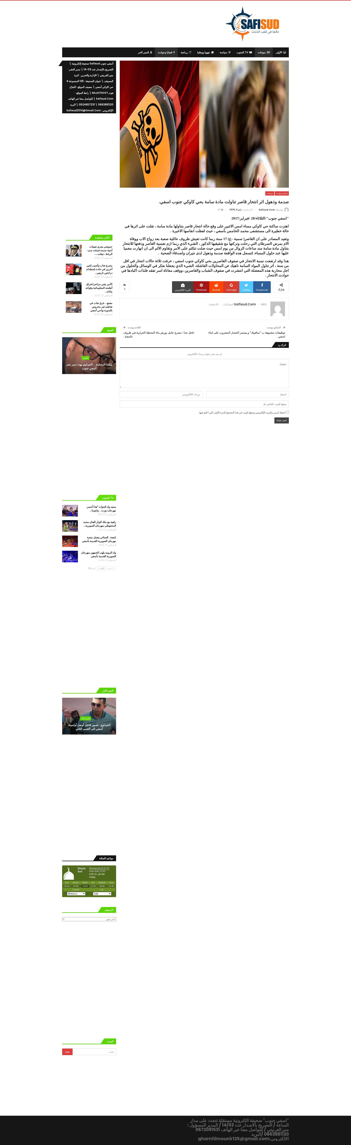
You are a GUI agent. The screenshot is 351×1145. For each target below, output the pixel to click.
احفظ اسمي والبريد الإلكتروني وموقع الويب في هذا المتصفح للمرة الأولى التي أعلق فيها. (242, 412)
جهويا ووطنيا (203, 52)
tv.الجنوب (242, 52)
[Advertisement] (145, 23)
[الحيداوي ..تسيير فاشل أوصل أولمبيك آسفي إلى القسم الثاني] (89, 716)
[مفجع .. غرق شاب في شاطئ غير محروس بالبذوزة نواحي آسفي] (74, 307)
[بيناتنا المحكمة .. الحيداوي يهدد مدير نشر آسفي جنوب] (89, 355)
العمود (85, 357)
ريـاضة (184, 52)
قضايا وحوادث (165, 52)
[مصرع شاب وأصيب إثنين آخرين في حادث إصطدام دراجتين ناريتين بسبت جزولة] (74, 269)
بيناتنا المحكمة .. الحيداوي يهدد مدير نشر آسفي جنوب (89, 366)
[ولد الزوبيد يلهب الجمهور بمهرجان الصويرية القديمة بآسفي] (70, 556)
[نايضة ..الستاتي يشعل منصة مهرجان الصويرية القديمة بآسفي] (70, 541)
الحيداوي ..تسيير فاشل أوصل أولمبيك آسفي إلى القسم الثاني (89, 727)
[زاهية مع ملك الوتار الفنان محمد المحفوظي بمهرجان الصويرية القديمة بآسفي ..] (70, 526)
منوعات (262, 52)
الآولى (279, 52)
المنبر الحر (143, 52)
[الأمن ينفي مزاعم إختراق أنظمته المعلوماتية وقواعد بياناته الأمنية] (74, 288)
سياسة (223, 52)
